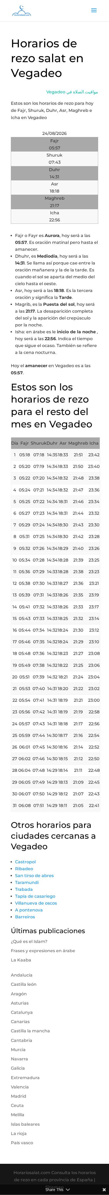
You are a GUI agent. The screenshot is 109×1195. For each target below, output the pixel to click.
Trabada (24, 889)
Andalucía (22, 975)
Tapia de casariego (35, 896)
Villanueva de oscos (36, 903)
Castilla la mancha (30, 1030)
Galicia (18, 1068)
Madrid (18, 1096)
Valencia (20, 1086)
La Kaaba (21, 960)
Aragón (19, 993)
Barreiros (25, 916)
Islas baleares (25, 1124)
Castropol (25, 861)
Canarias (20, 1021)
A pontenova (29, 910)
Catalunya (22, 1012)
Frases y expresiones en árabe (43, 950)
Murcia (18, 1049)
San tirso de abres (34, 875)
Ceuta (17, 1105)
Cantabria (21, 1040)
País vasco (22, 1142)
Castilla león (24, 984)
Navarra (19, 1058)
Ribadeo (24, 868)
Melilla (17, 1114)
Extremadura (25, 1077)
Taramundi (27, 882)
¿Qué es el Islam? (29, 941)
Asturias (20, 1003)
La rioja (19, 1133)
